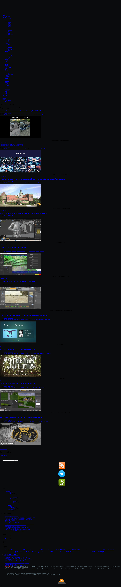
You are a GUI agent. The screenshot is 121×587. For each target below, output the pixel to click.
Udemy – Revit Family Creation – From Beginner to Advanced (17, 527)
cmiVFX (7, 77)
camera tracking (38, 114)
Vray (104, 551)
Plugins (6, 51)
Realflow (9, 50)
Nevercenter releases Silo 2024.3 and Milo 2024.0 (15, 565)
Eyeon (6, 43)
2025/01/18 (10, 113)
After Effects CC (32, 421)
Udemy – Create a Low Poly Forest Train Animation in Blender (17, 529)
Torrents (4, 17)
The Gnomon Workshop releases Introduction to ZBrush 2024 (17, 557)
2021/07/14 (10, 352)
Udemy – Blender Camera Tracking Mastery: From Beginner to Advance (23, 213)
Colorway (10, 42)
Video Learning (97, 552)
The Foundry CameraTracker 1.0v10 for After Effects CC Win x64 (21, 417)
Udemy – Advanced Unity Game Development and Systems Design (18, 519)
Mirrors (24, 551)
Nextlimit (7, 48)
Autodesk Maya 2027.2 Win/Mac (11, 516)
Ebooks (11, 506)
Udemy (6, 82)
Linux (14, 499)
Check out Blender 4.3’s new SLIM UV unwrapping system (17, 563)
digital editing (83, 549)
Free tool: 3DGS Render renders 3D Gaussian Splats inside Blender (18, 559)
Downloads (14, 114)
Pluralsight (7, 73)
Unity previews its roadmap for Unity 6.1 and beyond (15, 560)
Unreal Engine (8, 67)
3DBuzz (6, 87)
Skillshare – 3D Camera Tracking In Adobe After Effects (18, 349)
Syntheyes (42, 251)
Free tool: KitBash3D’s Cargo (11, 564)
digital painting (89, 549)
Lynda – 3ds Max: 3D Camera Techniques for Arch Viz (17, 383)
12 (5, 538)
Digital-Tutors (10, 74)
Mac (13, 500)
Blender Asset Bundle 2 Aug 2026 (12, 521)
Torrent (9, 510)
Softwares (19, 251)
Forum (4, 15)
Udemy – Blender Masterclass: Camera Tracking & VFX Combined (22, 111)
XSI (6, 68)
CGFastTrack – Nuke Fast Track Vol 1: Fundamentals (15, 525)
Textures (4, 94)
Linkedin (7, 76)
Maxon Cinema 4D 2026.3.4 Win (11, 528)
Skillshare (7, 91)
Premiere (9, 35)
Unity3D (7, 66)
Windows (23, 251)
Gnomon (7, 79)
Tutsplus (6, 92)
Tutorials (4, 72)
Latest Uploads (8, 18)
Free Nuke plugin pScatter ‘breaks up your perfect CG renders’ (17, 558)
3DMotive (7, 84)
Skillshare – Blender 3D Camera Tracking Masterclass (17, 281)
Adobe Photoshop (27, 549)
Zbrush (6, 70)
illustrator (9, 36)
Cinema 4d (7, 58)
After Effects (42, 549)
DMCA (4, 98)
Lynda (6, 75)
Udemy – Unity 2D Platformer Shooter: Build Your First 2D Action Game (19, 523)
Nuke (9, 41)
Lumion (6, 65)
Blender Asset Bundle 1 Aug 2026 (12, 526)
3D (10, 496)
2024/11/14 (10, 181)
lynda (43, 387)
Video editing (89, 551)
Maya (9, 23)
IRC (6, 101)
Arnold (9, 53)
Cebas (9, 57)
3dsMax (9, 22)
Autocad (9, 25)
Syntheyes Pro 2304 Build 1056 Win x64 (13, 247)
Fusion (9, 45)
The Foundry (7, 38)
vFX (45, 148)
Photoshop (10, 33)
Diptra (5, 113)
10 (3, 538)
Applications (5, 19)
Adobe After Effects (35, 353)
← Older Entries (3, 455)
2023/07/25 (10, 249)
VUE (9, 44)
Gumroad (7, 81)
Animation (47, 549)
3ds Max (33, 319)
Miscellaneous (10, 509)
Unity (71, 551)
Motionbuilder (10, 28)
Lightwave (7, 61)
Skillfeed (7, 90)
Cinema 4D (69, 550)
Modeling (28, 551)
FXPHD (6, 78)
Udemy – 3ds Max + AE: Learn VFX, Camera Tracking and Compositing (23, 315)
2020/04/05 (10, 386)
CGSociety (7, 83)
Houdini (6, 60)
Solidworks (10, 30)
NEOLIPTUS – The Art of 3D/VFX (11, 145)
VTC (6, 93)
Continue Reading (3, 142)
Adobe (6, 32)
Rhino (6, 69)
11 (4, 538)
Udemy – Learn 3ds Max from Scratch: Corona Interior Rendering (18, 518)
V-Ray (9, 52)
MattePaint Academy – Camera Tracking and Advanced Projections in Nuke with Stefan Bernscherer (33, 179)
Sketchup (7, 62)
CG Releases (8, 114)
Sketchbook (10, 27)
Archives (4, 96)
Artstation (54, 549)
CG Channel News (12, 555)
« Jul (3, 544)
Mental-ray (10, 55)
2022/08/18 (10, 318)
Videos (26, 114)
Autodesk (7, 20)
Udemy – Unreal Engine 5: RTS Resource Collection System (17, 531)
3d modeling (5, 549)
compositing (40, 148)
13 (6, 538)
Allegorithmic (10, 56)
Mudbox (9, 26)
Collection (10, 503)
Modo (9, 39)
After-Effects (10, 34)
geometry (37, 251)
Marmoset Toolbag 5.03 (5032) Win (12, 522)
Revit (9, 31)
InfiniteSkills (7, 89)
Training (62, 551)
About (4, 99)
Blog (3, 14)
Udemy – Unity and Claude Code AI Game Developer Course (17, 530)
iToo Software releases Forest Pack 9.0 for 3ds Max (15, 561)
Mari (8, 40)
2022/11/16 (10, 284)
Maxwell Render (11, 49)
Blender (6, 59)
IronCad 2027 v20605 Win (10, 520)
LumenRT (10, 47)
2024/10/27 (10, 215)
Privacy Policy (8, 100)
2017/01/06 (10, 420)
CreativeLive (7, 85)
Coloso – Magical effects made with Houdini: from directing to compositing (20, 517)
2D (4, 114)
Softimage (10, 24)
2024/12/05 (10, 147)
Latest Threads (8, 16)
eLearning (99, 549)
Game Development (108, 550)
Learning (18, 114)
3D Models (5, 95)
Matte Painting (41, 182)
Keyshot (6, 64)
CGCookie (7, 86)
